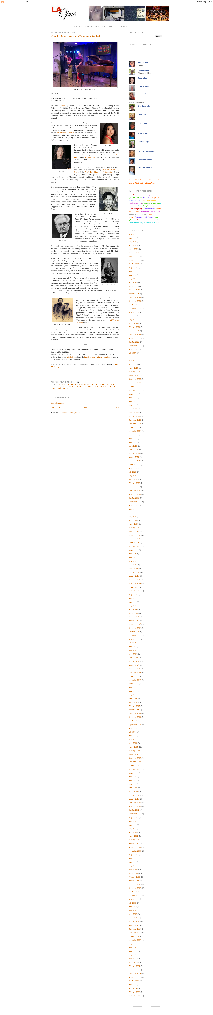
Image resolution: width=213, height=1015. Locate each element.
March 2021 (133, 449)
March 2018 (133, 568)
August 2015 (134, 683)
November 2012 (135, 806)
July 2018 (132, 553)
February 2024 (134, 327)
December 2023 (135, 334)
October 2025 (134, 264)
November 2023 (135, 338)
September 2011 (135, 851)
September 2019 (135, 501)
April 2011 (133, 869)
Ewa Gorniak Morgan (147, 151)
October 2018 (134, 542)
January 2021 (134, 457)
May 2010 (132, 910)
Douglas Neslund (145, 167)
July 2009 (132, 947)
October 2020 (134, 464)
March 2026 (133, 249)
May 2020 (132, 475)
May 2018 (132, 561)
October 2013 (134, 765)
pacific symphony (135, 208)
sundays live (154, 197)
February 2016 (134, 661)
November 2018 (135, 538)
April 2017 (133, 609)
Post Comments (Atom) (71, 412)
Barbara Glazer (144, 94)
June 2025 (133, 275)
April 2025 (133, 282)
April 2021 (133, 446)
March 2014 (133, 747)
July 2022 (132, 397)
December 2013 (135, 758)
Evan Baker (143, 114)
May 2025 (132, 278)
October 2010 (134, 891)
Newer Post (55, 407)
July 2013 (132, 776)
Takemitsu (103, 386)
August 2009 (134, 943)
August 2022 (134, 394)
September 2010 (135, 895)
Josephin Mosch (145, 160)
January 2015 (134, 709)
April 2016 (133, 654)
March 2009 (133, 962)
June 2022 (133, 401)
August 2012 (134, 817)
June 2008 (133, 984)
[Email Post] (78, 382)
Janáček (64, 386)
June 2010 (133, 906)
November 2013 (135, 761)
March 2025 (133, 286)
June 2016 (133, 646)
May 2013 (132, 784)
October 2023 (134, 342)
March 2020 (133, 479)
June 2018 (133, 557)
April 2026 (133, 245)
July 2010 (132, 903)
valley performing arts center (146, 219)
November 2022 (135, 382)
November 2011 (135, 847)
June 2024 (133, 316)
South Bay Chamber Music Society (99, 172)
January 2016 (134, 665)
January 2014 (134, 754)
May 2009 (132, 955)
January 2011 (134, 880)
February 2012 (134, 839)
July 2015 (132, 687)
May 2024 (132, 319)
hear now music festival (144, 217)
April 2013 (133, 787)
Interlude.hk (71, 357)
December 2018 (135, 535)
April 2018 (133, 564)
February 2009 (134, 966)
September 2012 (135, 813)
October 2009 (134, 936)
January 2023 (134, 375)
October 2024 (134, 304)
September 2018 (135, 546)
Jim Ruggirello (144, 106)
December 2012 (135, 802)
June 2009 (133, 951)
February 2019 (134, 527)
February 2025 (134, 290)
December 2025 (135, 260)
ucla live (146, 197)
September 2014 (135, 724)
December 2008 (135, 973)
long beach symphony (151, 206)
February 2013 (134, 795)
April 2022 (133, 408)
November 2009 (135, 932)
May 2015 (132, 694)
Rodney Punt (143, 62)
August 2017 (134, 594)
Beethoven (64, 384)
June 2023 (133, 356)
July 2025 (132, 271)
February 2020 (134, 483)
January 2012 (134, 843)
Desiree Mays (143, 142)
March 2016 (133, 657)
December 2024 (135, 297)
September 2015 (135, 680)
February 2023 (134, 371)
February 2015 (134, 706)
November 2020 (135, 461)
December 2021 (135, 420)
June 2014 (133, 735)
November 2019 (135, 494)
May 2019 (132, 516)
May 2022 (132, 405)
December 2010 (135, 884)
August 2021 (134, 434)
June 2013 (133, 780)
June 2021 (133, 442)
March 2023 (133, 368)
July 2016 (132, 642)
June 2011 (133, 862)
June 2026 (133, 238)
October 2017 (134, 587)
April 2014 (133, 743)
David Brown (143, 70)
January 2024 (134, 330)
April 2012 (133, 832)
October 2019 (134, 498)
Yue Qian (67, 388)
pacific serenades (135, 203)
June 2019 (133, 513)
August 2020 (134, 468)
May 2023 (132, 360)
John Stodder (144, 86)
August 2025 (134, 267)
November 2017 (135, 583)
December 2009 (135, 929)
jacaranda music (135, 200)
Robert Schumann (78, 386)
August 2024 (134, 312)
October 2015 (134, 676)
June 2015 (133, 691)
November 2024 (135, 301)
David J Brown (103, 384)
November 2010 (135, 888)
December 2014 (135, 713)
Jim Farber (142, 123)
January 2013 (134, 799)
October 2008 (134, 981)
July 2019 (132, 509)
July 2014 (132, 732)
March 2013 (133, 791)
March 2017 (133, 613)
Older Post (115, 407)
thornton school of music (150, 211)
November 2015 (135, 672)
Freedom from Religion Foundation (98, 357)
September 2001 (135, 995)
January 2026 (134, 256)
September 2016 (135, 635)
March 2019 (133, 524)
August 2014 (134, 728)
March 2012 (133, 836)
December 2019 (135, 490)
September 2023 (135, 345)
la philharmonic (135, 194)
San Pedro (93, 386)
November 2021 (135, 423)
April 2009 (133, 958)
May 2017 (132, 605)
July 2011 (132, 858)
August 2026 (134, 234)
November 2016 (135, 628)
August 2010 (134, 899)
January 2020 (134, 487)
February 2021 (134, 453)
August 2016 (134, 639)
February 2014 (134, 750)
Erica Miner (142, 78)
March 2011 (133, 873)
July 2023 (132, 353)
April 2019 (133, 520)
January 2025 (134, 293)
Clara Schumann (78, 384)
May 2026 (132, 241)
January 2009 (134, 969)
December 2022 (135, 379)
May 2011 (132, 865)
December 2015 (135, 668)
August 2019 (134, 505)
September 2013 (135, 769)
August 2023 (134, 349)
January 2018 (134, 576)
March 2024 (133, 323)
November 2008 (135, 977)
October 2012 (134, 810)
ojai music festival (135, 197)
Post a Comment (57, 403)
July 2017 (132, 598)
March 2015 (133, 702)
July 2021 (132, 438)
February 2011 (134, 877)
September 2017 (135, 590)
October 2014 (134, 720)
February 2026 (134, 252)
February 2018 (134, 572)
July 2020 (132, 472)
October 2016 (134, 631)
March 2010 (133, 917)
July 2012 (132, 821)
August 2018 (134, 550)
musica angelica (147, 194)
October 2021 (134, 427)
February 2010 (134, 921)
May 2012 (132, 828)
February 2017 (134, 616)
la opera (157, 194)
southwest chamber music (138, 214)
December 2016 (135, 624)
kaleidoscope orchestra (151, 203)
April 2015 (133, 698)
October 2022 (134, 386)
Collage (63, 105)
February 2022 (134, 416)
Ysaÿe (59, 388)
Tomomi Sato (90, 157)
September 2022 (135, 390)
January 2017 (134, 620)
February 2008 (134, 992)
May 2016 (132, 650)
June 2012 (133, 825)
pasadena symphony (149, 200)
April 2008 (133, 988)
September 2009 (135, 940)
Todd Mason (143, 133)
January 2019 (134, 531)
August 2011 (134, 854)
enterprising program (65, 132)
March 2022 (133, 412)
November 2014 (135, 717)
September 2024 (135, 308)
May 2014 (132, 739)
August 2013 (134, 773)
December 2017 (135, 579)
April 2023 (133, 364)
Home (85, 407)
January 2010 (134, 925)
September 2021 (135, 431)
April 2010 (133, 914)
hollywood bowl (149, 208)
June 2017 (133, 602)
